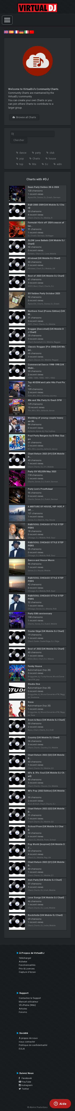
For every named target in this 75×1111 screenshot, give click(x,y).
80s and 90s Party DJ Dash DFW (45, 400)
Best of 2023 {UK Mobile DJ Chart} (46, 276)
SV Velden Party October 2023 (44, 293)
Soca (30, 702)
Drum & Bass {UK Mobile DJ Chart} (46, 720)
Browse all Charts (25, 117)
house (52, 158)
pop (21, 158)
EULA (22, 1048)
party (38, 152)
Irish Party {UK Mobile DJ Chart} (45, 880)
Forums (23, 1012)
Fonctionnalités (27, 965)
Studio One (34, 684)
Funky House (35, 666)
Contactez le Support (30, 998)
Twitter (25, 1088)
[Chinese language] (31, 31)
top (21, 164)
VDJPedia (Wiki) (27, 1005)
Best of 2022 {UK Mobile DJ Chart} (46, 649)
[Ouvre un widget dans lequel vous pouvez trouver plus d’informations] (60, 1104)
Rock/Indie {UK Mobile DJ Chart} (45, 915)
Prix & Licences (27, 968)
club (52, 152)
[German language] (21, 31)
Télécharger (25, 958)
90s (34, 164)
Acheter (23, 961)
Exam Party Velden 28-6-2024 (43, 187)
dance (22, 152)
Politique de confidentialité (33, 1045)
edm (59, 164)
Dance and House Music (41, 560)
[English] (6, 31)
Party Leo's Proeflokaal (40, 489)
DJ (46, 164)
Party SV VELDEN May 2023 (42, 471)
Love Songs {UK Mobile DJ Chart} (46, 897)
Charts (36, 158)
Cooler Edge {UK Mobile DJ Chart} (46, 631)
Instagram (27, 1085)
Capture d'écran (27, 972)
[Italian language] (26, 31)
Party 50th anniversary (40, 613)
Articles (23, 1008)
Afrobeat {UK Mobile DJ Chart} (44, 258)
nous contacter (27, 1041)
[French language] (16, 31)
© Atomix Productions (37, 1107)
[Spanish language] (11, 31)
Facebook (26, 1078)
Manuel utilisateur (28, 1001)
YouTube (26, 1081)
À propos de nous (28, 1038)
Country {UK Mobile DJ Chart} (43, 737)
